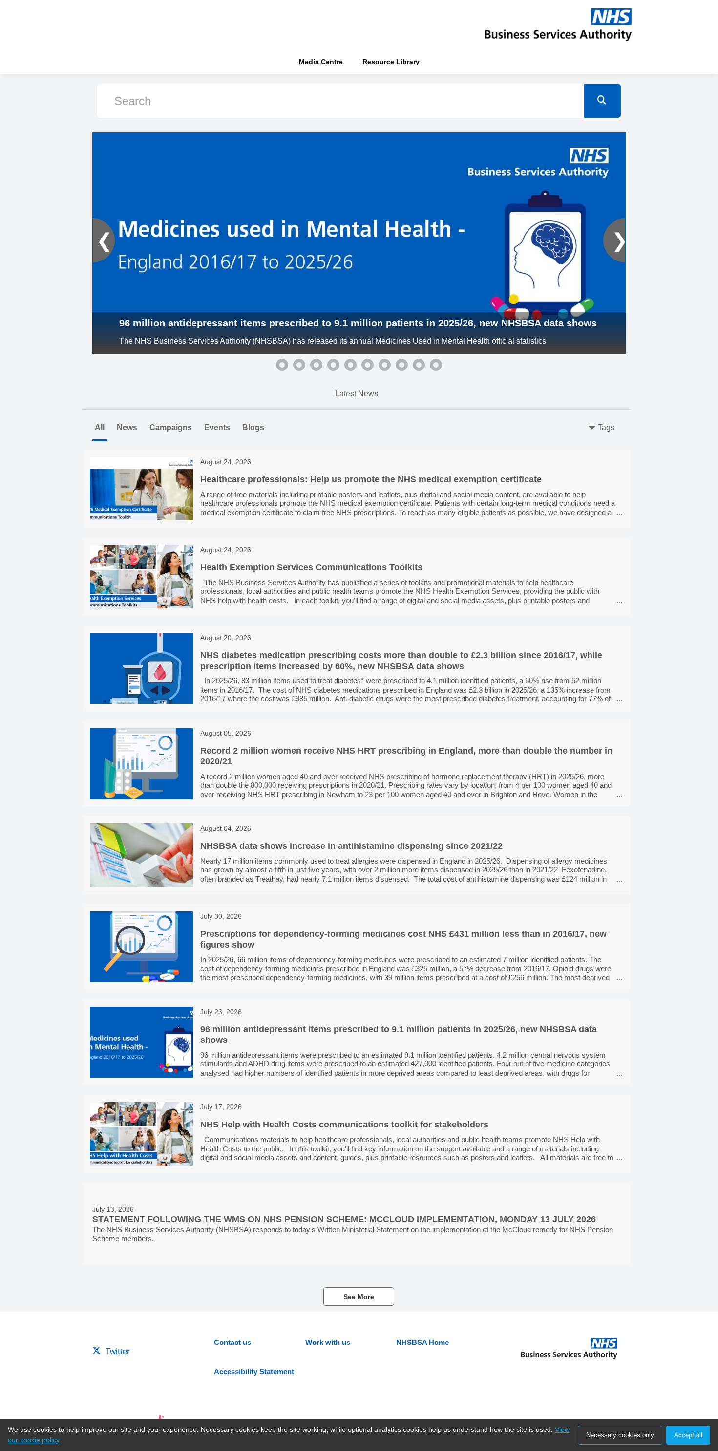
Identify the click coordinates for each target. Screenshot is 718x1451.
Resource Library (391, 61)
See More (358, 1296)
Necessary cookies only (620, 1435)
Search (132, 101)
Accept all (688, 1435)
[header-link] (558, 24)
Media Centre (321, 61)
